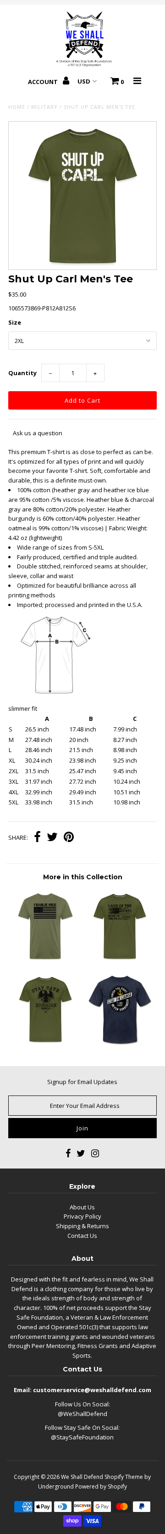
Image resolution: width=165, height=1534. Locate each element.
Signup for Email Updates (82, 1082)
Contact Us (82, 1235)
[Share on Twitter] (52, 838)
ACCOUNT (43, 82)
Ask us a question (37, 433)
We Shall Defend (82, 1477)
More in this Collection (82, 877)
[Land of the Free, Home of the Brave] (119, 959)
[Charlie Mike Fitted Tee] (45, 959)
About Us (82, 1207)
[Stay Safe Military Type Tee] (45, 1043)
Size (14, 322)
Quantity (22, 373)
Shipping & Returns (82, 1226)
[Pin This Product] (69, 838)
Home (16, 106)
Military (44, 106)
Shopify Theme (123, 1477)
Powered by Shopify (101, 1486)
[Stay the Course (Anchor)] (119, 1043)
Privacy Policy (82, 1216)
